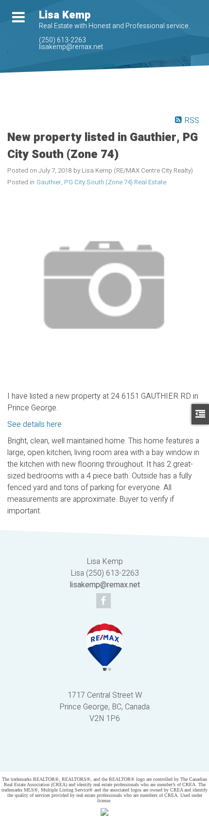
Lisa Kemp (64, 15)
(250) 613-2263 (62, 40)
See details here (34, 424)
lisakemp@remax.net (71, 47)
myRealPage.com (118, 758)
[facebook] (104, 601)
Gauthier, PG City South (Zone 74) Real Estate (101, 182)
